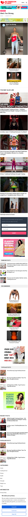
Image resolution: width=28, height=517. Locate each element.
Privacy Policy (3, 492)
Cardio (1, 468)
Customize (14, 510)
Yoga (1, 486)
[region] (14, 505)
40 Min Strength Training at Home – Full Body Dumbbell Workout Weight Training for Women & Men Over (13, 111)
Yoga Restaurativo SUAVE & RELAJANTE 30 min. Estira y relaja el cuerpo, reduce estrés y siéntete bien (17, 265)
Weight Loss (3, 483)
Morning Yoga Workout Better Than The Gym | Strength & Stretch (16, 451)
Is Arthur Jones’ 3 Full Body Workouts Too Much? (13, 132)
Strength (3, 10)
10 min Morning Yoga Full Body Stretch (16, 370)
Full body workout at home (7, 214)
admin (1, 15)
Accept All (14, 507)
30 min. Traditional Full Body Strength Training (12, 174)
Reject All (14, 514)
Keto (1, 478)
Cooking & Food (3, 470)
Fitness (2, 473)
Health (1, 475)
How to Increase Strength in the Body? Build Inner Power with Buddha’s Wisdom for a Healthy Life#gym (13, 153)
